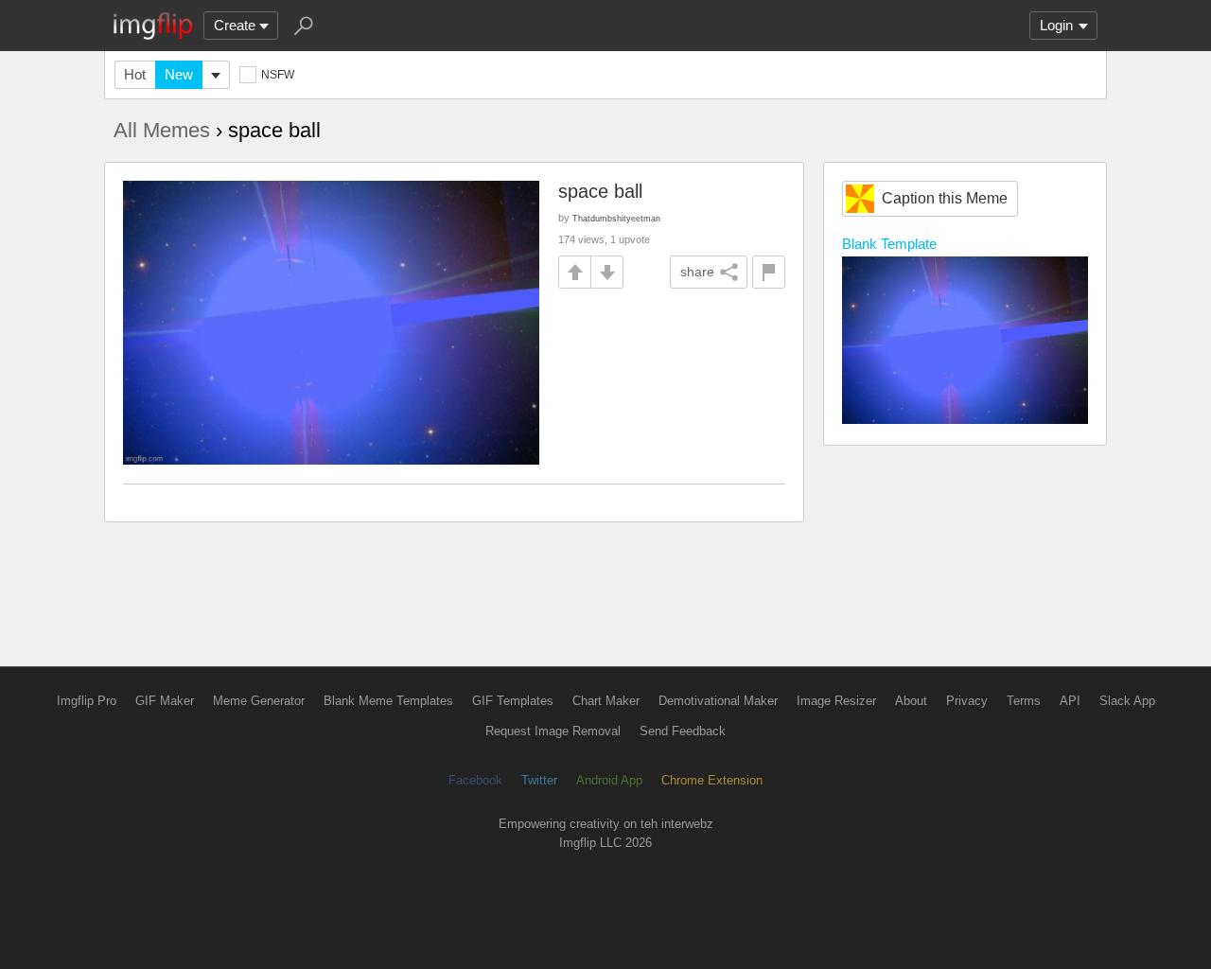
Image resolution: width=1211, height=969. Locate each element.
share (697, 271)
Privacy (967, 701)
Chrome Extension (712, 780)
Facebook (475, 780)
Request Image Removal (553, 731)
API (1070, 701)
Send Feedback (683, 731)
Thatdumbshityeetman (616, 218)
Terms (1024, 701)
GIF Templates (512, 701)
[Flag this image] (768, 272)
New (179, 74)
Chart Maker (606, 701)
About (911, 701)
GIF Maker (164, 701)
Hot (135, 74)
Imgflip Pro (86, 701)
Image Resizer (836, 701)
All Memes (162, 130)
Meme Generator (259, 701)
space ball (600, 191)
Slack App (1127, 701)
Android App (609, 780)
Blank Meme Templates (388, 701)
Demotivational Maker (718, 701)
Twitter (539, 780)
